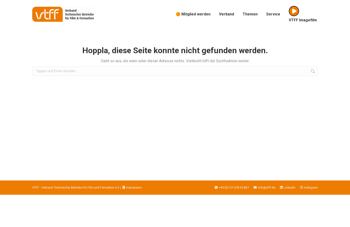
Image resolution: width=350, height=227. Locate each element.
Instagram (311, 187)
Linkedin (289, 187)
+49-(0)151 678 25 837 (234, 187)
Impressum (134, 187)
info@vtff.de (266, 187)
